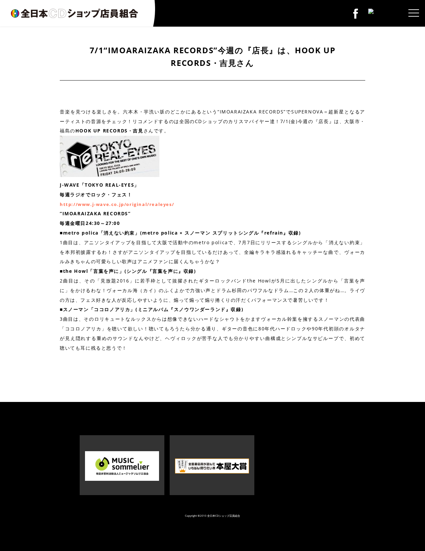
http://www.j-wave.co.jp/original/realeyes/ (117, 204)
